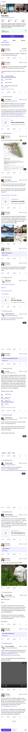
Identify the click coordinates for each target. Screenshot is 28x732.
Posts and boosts (5, 45)
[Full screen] (25, 685)
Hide (24, 143)
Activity (5, 40)
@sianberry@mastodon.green (7, 17)
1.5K (2, 21)
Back (4, 1)
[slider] (14, 683)
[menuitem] (14, 675)
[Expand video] (22, 685)
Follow (12, 36)
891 (9, 21)
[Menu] (25, 36)
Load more (14, 721)
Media (13, 40)
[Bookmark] (20, 58)
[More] (26, 58)
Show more (5, 255)
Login (14, 730)
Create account (6, 730)
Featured (23, 40)
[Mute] (6, 685)
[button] (14, 675)
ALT (25, 169)
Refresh (3, 89)
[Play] (3, 685)
